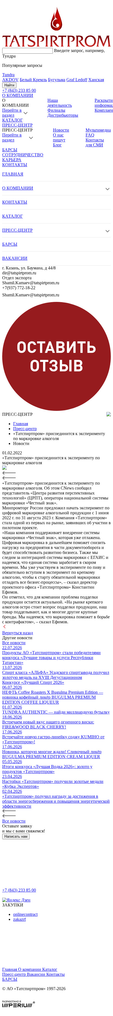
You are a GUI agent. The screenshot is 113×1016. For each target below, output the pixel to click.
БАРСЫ (9, 150)
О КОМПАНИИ (17, 95)
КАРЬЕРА (11, 159)
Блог (57, 145)
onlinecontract (25, 914)
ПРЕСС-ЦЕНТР (17, 125)
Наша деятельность (59, 103)
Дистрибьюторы (62, 115)
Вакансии (36, 974)
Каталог (49, 969)
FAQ (90, 135)
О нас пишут (59, 137)
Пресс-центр (14, 974)
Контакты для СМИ (95, 142)
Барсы (9, 979)
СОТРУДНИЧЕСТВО (22, 154)
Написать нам (15, 836)
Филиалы (56, 110)
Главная (10, 969)
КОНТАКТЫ (14, 164)
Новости (61, 130)
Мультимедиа (98, 130)
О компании (30, 969)
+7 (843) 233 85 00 (19, 890)
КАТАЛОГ (12, 120)
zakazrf (19, 919)
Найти (9, 85)
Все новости (14, 642)
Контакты (55, 974)
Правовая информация (23, 998)
